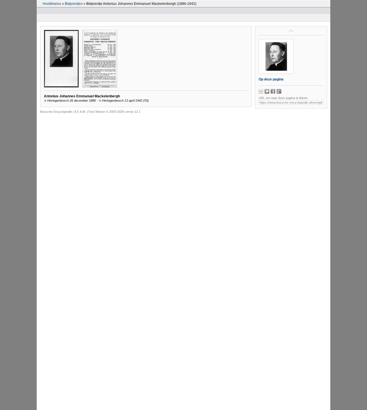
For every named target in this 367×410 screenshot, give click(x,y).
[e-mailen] (261, 91)
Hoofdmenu (52, 4)
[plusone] (279, 91)
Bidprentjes (74, 4)
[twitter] (267, 91)
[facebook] (273, 91)
